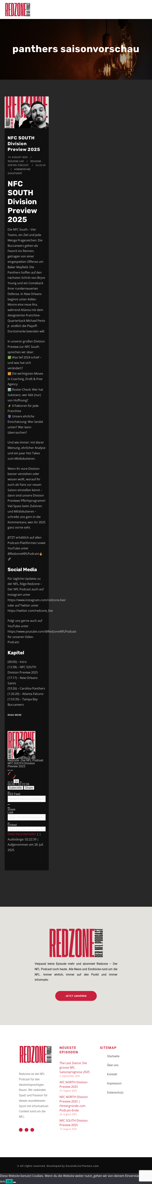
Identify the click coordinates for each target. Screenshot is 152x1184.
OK (9, 1181)
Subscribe (15, 787)
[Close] (9, 807)
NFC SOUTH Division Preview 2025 (24, 143)
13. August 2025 (18, 157)
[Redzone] (18, 9)
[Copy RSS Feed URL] (9, 804)
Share (29, 787)
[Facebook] (26, 1130)
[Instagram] (32, 1130)
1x (16, 781)
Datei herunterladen (22, 834)
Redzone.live (16, 161)
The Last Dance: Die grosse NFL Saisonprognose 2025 (75, 1067)
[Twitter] (21, 1130)
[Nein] (14, 1182)
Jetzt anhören (76, 996)
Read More (15, 715)
